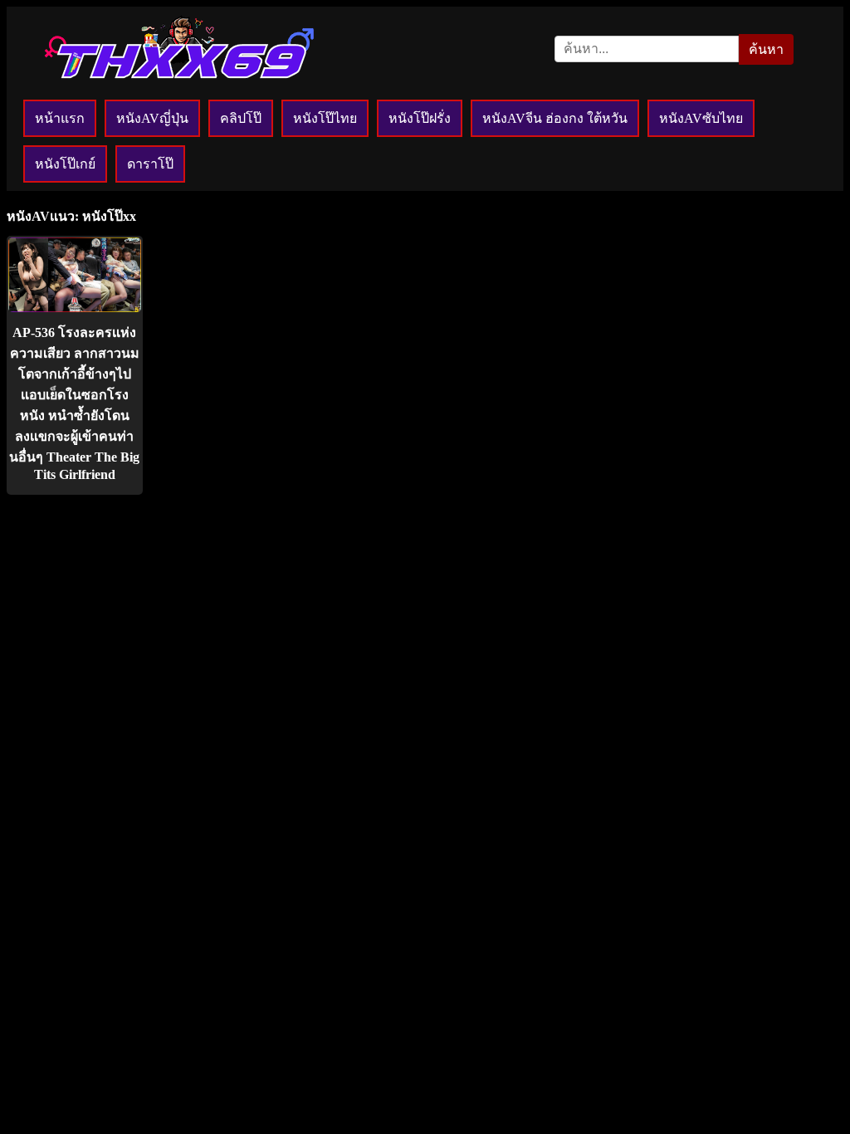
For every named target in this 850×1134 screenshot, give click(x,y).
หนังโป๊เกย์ (65, 164)
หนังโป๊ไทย (325, 118)
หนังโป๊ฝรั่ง (419, 118)
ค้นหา (766, 49)
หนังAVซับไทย (701, 118)
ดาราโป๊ (150, 164)
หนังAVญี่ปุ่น (152, 118)
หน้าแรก (60, 118)
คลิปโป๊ (240, 118)
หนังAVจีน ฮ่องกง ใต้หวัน (555, 118)
